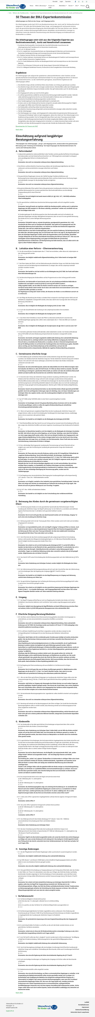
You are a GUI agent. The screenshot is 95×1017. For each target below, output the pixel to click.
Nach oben (19, 129)
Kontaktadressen (83, 1005)
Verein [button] (70, 5)
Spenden (68, 1)
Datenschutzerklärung (82, 1009)
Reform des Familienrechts (21, 13)
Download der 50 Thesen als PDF (26, 126)
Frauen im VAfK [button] (51, 6)
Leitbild (87, 1002)
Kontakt (55, 1)
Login (61, 1)
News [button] (31, 5)
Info (10, 13)
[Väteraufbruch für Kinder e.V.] (16, 6)
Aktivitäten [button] (62, 5)
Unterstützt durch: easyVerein (80, 1012)
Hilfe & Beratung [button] (40, 5)
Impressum (85, 1007)
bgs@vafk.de (10, 1011)
